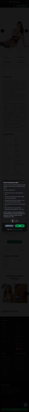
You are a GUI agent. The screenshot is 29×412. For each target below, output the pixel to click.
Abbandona (9, 226)
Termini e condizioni (17, 229)
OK (20, 226)
